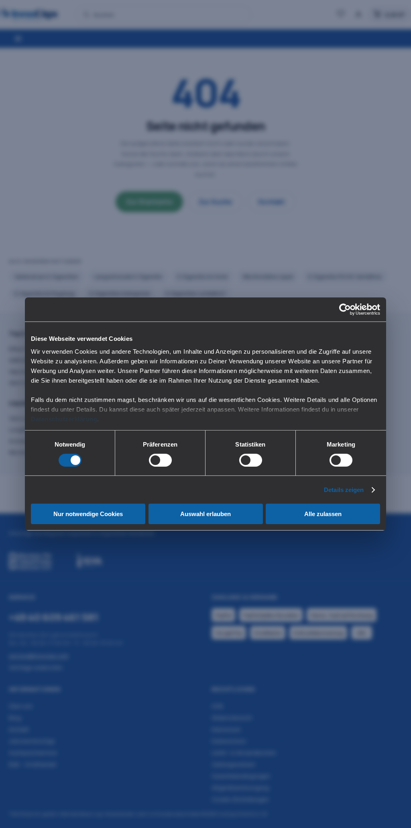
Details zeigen (344, 489)
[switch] (160, 460)
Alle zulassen (323, 513)
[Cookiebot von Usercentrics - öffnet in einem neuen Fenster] (345, 309)
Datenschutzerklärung (64, 418)
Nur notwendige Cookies (88, 513)
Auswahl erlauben (205, 513)
